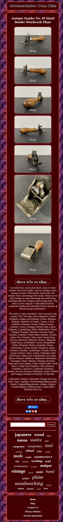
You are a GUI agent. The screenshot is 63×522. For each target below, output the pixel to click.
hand (50, 471)
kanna (22, 440)
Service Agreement (33, 515)
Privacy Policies (33, 511)
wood (39, 434)
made (47, 441)
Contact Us (32, 507)
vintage (18, 471)
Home (33, 499)
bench (30, 472)
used (48, 461)
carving (47, 452)
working (36, 461)
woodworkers (43, 457)
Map (32, 503)
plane (37, 477)
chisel (29, 451)
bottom (21, 488)
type (49, 435)
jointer (25, 478)
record (39, 489)
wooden (34, 467)
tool (49, 445)
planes (30, 488)
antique (46, 465)
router (29, 457)
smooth (48, 485)
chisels (25, 461)
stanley (36, 440)
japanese (23, 434)
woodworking (29, 483)
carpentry (35, 446)
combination (21, 466)
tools (18, 455)
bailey (39, 451)
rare (46, 488)
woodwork (19, 452)
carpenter (19, 446)
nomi (39, 472)
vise (17, 461)
